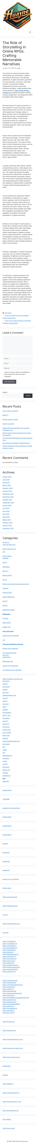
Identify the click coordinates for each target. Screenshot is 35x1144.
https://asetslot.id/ (9, 987)
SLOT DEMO (7, 732)
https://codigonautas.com (11, 923)
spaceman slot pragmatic (11, 808)
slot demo (6, 767)
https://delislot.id (8, 963)
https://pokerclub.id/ (9, 1002)
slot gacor (6, 681)
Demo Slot (6, 735)
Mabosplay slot (8, 661)
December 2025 (8, 494)
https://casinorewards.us (11, 1093)
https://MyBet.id (8, 952)
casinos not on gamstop (11, 635)
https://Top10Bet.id (9, 941)
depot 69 (6, 781)
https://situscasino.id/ (10, 980)
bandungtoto (7, 790)
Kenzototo (6, 852)
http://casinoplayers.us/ (11, 1110)
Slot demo (6, 718)
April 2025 (6, 517)
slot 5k (5, 580)
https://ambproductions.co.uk (13, 1039)
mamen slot (7, 730)
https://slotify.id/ (8, 989)
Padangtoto (7, 1066)
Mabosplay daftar (9, 610)
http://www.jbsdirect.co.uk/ (12, 1101)
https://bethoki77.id (9, 956)
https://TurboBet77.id (10, 943)
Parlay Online (7, 556)
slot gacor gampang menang (13, 644)
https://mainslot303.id (10, 969)
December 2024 (8, 528)
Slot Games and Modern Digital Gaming (16, 443)
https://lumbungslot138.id (11, 967)
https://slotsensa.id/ (9, 991)
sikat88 (5, 710)
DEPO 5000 (7, 623)
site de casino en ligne (10, 419)
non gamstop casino (9, 653)
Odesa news (7, 888)
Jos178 (5, 764)
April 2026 (6, 482)
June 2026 (6, 479)
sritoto (5, 750)
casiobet (5, 588)
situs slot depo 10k (9, 544)
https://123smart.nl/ (9, 549)
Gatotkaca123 (7, 755)
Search (5, 392)
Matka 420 (6, 770)
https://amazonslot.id (10, 897)
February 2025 (7, 522)
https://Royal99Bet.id (10, 948)
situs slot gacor (8, 631)
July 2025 (6, 508)
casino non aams (8, 424)
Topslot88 (6, 799)
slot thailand (7, 712)
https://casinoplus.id (9, 958)
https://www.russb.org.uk (11, 1057)
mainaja (5, 738)
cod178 (5, 684)
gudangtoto (6, 657)
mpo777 (5, 698)
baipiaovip (6, 870)
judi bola (5, 932)
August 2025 (7, 505)
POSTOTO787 (7, 592)
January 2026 (7, 491)
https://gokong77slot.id (10, 965)
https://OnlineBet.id (9, 950)
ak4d (4, 707)
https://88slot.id (8, 1084)
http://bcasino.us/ (9, 1021)
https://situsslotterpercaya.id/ (13, 985)
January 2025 (7, 525)
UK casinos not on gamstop (12, 670)
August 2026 (7, 477)
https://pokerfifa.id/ (9, 1000)
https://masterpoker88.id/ (11, 1004)
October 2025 (7, 500)
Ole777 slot (6, 715)
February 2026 (8, 488)
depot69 (5, 558)
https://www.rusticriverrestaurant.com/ (16, 584)
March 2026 (7, 485)
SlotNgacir (6, 567)
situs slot (6, 704)
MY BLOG (8, 313)
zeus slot (6, 655)
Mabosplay (6, 614)
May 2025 (6, 514)
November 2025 (8, 497)
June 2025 (6, 511)
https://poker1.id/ (8, 1006)
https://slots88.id (8, 1010)
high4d (5, 689)
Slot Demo (6, 744)
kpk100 (5, 605)
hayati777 (6, 724)
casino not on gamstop (10, 648)
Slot (4, 778)
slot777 (5, 601)
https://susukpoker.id (10, 1008)
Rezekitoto (6, 861)
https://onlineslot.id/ (9, 982)
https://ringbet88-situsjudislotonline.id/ (16, 998)
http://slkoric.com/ (9, 1128)
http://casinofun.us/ (9, 1030)
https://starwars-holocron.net (13, 679)
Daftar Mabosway (9, 597)
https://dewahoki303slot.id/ (12, 993)
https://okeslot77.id (9, 971)
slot (4, 552)
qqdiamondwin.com (9, 695)
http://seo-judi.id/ (9, 1013)
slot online (6, 687)
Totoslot (5, 618)
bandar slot (6, 627)
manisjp (5, 1075)
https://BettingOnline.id (10, 954)
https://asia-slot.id (9, 961)
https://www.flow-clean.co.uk (13, 1048)
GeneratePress (23, 1141)
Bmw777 (5, 415)
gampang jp (7, 775)
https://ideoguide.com (10, 906)
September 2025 (8, 502)
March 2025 (7, 520)
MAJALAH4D (7, 575)
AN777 (5, 562)
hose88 (5, 843)
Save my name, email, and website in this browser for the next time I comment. (17, 374)
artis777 (5, 721)
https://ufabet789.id (9, 946)
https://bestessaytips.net (11, 741)
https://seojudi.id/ (9, 995)
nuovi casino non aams (10, 411)
